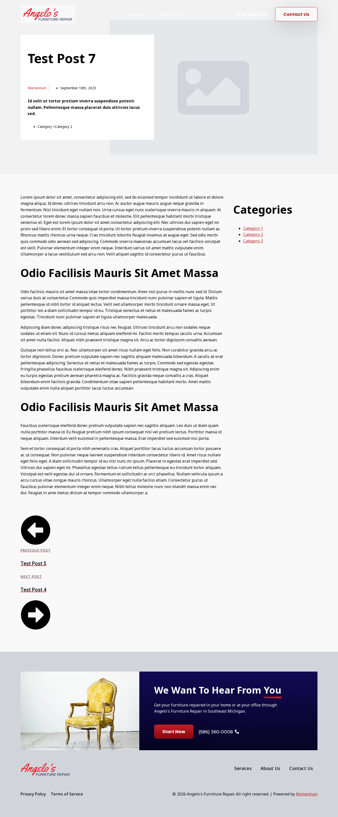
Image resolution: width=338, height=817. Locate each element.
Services (135, 14)
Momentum (306, 794)
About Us (171, 14)
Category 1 (253, 228)
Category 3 (253, 241)
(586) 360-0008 (252, 14)
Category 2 (253, 234)
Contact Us (301, 768)
